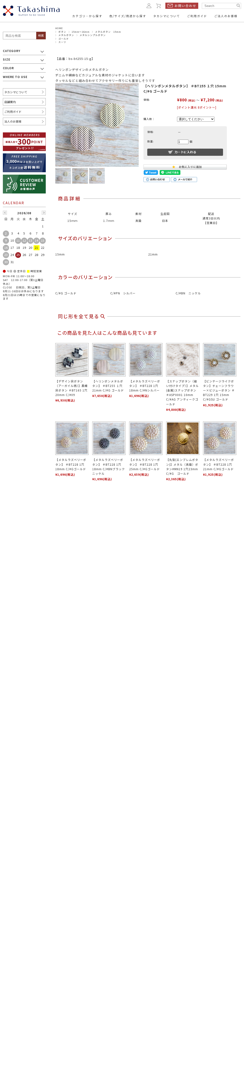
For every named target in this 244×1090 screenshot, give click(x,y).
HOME (59, 28)
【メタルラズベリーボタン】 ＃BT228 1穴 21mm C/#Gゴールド (218, 464)
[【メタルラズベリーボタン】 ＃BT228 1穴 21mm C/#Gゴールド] (219, 438)
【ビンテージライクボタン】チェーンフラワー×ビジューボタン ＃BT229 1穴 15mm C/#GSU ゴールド (219, 390)
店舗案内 (10, 102)
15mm (60, 254)
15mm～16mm (81, 31)
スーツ (62, 42)
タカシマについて (15, 92)
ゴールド (63, 38)
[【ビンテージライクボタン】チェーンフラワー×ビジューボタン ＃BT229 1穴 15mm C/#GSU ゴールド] (219, 359)
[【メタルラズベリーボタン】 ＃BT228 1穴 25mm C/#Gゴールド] (146, 438)
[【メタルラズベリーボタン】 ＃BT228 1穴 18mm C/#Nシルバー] (146, 359)
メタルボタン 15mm (108, 31)
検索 (41, 35)
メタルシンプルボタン (93, 35)
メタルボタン (66, 35)
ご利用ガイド (12, 112)
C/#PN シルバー (123, 293)
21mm (153, 254)
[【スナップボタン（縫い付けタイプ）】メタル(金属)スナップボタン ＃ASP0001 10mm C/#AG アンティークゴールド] (182, 359)
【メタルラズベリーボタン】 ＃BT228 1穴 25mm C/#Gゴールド (144, 464)
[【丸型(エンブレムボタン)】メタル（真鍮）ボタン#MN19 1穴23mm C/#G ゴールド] (182, 438)
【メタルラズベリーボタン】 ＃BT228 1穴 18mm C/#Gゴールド (70, 464)
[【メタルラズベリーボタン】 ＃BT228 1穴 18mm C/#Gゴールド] (72, 438)
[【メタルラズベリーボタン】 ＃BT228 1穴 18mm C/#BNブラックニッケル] (109, 438)
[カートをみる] (159, 5)
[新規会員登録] (24, 135)
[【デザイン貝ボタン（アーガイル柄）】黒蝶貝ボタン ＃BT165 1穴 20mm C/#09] (72, 359)
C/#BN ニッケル (188, 293)
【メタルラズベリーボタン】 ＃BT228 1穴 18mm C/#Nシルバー (144, 385)
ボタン (62, 31)
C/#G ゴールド (65, 293)
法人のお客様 (12, 121)
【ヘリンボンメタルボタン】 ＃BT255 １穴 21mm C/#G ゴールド (108, 385)
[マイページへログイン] (149, 5)
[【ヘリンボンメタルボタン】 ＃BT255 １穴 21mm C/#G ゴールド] (109, 359)
